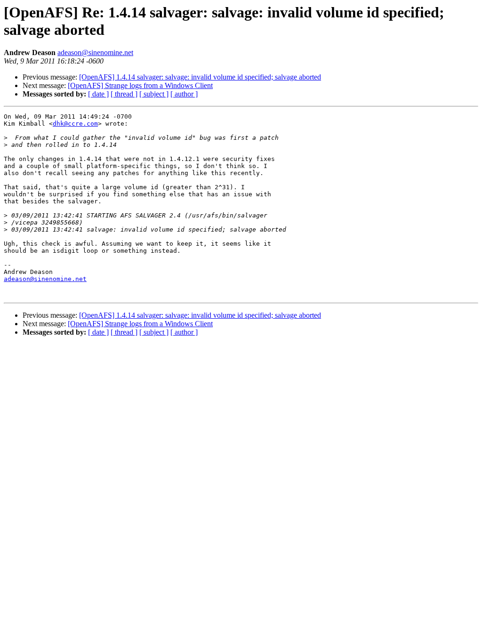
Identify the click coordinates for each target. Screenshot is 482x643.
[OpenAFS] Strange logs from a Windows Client (140, 85)
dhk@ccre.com (75, 123)
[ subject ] (154, 94)
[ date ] (98, 94)
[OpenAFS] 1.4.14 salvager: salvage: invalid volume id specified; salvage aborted (200, 77)
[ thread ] (124, 94)
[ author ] (184, 94)
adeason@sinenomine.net (95, 52)
